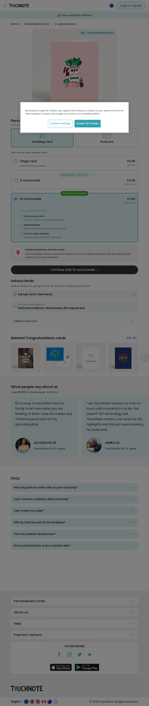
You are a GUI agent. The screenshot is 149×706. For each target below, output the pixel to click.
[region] (74, 117)
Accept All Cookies (87, 123)
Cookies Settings (60, 123)
